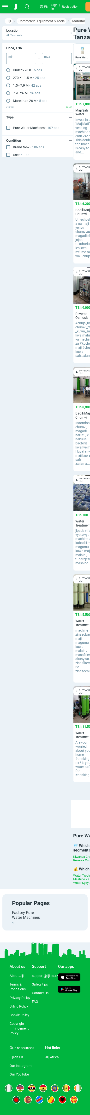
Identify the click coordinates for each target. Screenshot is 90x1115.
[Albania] (62, 1100)
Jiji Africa (52, 1057)
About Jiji (17, 976)
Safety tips (40, 984)
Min (10, 56)
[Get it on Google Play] (69, 990)
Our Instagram (20, 1066)
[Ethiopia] (55, 1088)
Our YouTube (19, 1074)
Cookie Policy (19, 1015)
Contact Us (40, 993)
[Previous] (75, 810)
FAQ (35, 1001)
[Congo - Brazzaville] (51, 1100)
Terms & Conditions (18, 986)
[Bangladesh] (16, 1100)
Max (47, 56)
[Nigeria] (8, 1088)
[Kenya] (20, 1088)
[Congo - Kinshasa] (39, 1100)
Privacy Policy (20, 998)
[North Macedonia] (74, 1100)
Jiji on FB (16, 1057)
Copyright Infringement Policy (19, 1028)
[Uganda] (32, 1088)
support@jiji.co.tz (45, 976)
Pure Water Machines (36, 127)
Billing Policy (19, 1006)
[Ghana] (43, 1088)
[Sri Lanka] (28, 1100)
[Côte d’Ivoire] (78, 1088)
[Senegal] (66, 1088)
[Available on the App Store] (69, 977)
